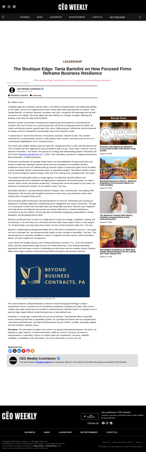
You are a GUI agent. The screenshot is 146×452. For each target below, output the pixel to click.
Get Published (117, 17)
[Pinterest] (24, 351)
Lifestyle (97, 17)
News (40, 17)
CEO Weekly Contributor (29, 89)
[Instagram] (9, 7)
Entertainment (77, 17)
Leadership (56, 17)
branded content (43, 362)
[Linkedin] (14, 7)
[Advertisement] (73, 38)
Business (25, 17)
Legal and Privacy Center (122, 442)
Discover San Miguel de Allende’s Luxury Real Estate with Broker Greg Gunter (118, 149)
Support (139, 442)
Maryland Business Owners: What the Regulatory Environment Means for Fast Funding (118, 183)
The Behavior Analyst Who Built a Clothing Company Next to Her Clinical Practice (116, 217)
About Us (106, 442)
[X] (15, 351)
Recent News (118, 118)
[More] (32, 351)
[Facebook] (4, 7)
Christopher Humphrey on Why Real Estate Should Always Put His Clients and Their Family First (118, 252)
